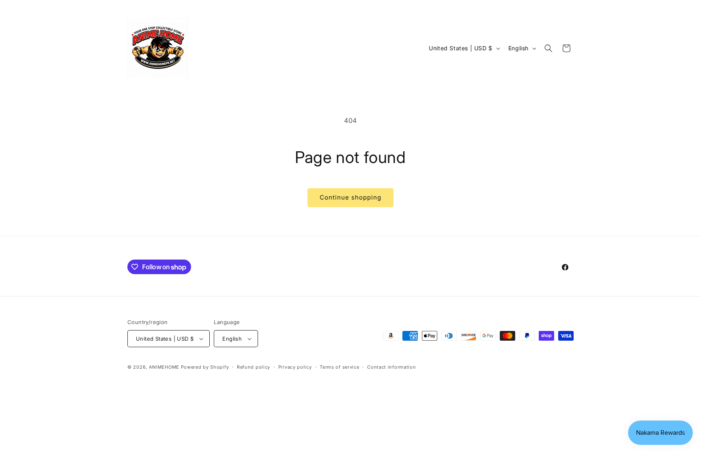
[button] (548, 48)
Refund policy (253, 367)
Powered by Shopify (205, 367)
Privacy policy (295, 367)
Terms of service (339, 367)
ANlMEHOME (164, 367)
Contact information (391, 367)
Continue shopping (350, 197)
